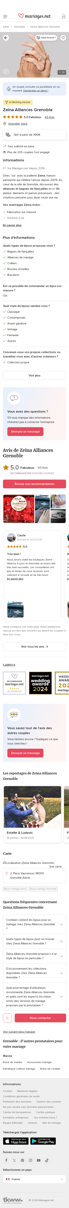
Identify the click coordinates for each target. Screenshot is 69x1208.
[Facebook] (6, 1160)
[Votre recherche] (6, 38)
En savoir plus (12, 225)
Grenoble (20, 26)
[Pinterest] (22, 1160)
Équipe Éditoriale (13, 1122)
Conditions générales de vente (21, 1096)
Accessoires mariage (39, 1062)
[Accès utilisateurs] (64, 16)
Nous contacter (40, 1018)
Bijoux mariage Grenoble (43, 888)
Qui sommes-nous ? (45, 1117)
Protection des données (17, 1101)
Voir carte (55, 866)
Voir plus (34, 375)
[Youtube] (38, 1160)
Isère (6, 26)
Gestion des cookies (49, 1101)
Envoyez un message (25, 431)
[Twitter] (14, 1160)
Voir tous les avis (32, 646)
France (16, 1179)
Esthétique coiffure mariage (19, 1068)
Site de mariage (51, 1122)
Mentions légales (27, 1091)
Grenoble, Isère (17, 124)
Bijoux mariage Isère (15, 888)
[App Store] (16, 1144)
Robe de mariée (12, 1062)
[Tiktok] (46, 1160)
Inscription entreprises (16, 1117)
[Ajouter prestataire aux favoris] (63, 38)
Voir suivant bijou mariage (19, 1032)
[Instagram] (30, 1160)
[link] (32, 814)
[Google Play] (43, 1144)
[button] (34, 413)
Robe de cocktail (50, 1068)
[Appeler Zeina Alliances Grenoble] (7, 1018)
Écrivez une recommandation (34, 484)
